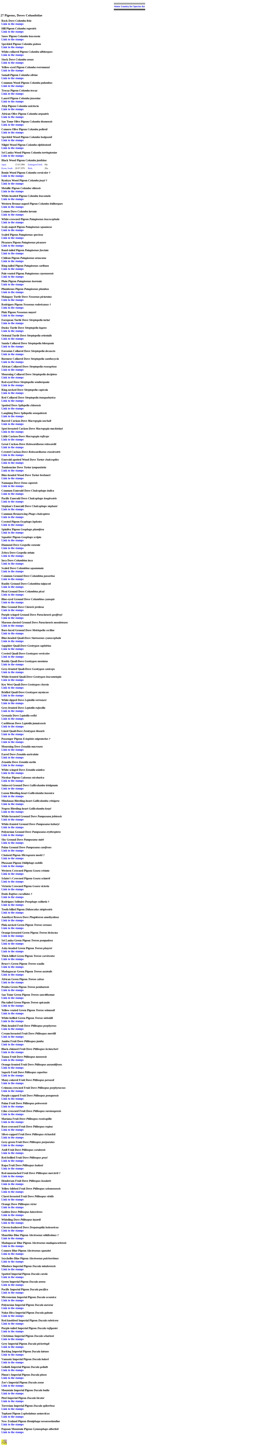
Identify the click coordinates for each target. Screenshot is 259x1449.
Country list (126, 6)
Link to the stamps (12, 23)
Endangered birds (35, 164)
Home (117, 6)
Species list (139, 6)
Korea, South (7, 168)
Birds (30, 168)
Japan (3, 164)
